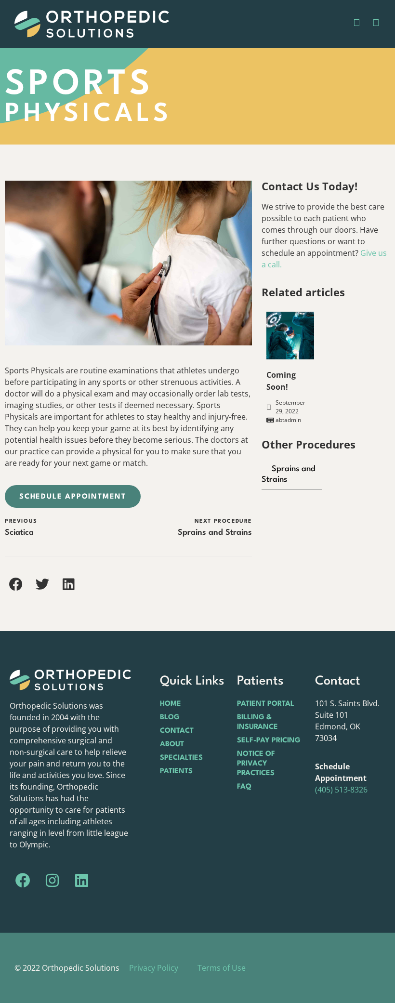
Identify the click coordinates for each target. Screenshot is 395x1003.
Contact (177, 731)
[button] (15, 584)
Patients (176, 771)
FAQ (244, 787)
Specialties (181, 758)
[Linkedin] (81, 880)
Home (170, 704)
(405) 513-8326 (341, 789)
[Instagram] (52, 880)
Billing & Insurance (257, 722)
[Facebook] (23, 880)
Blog (170, 717)
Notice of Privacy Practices (256, 764)
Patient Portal (265, 704)
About (172, 744)
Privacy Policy (153, 968)
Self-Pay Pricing (269, 740)
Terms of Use (222, 968)
